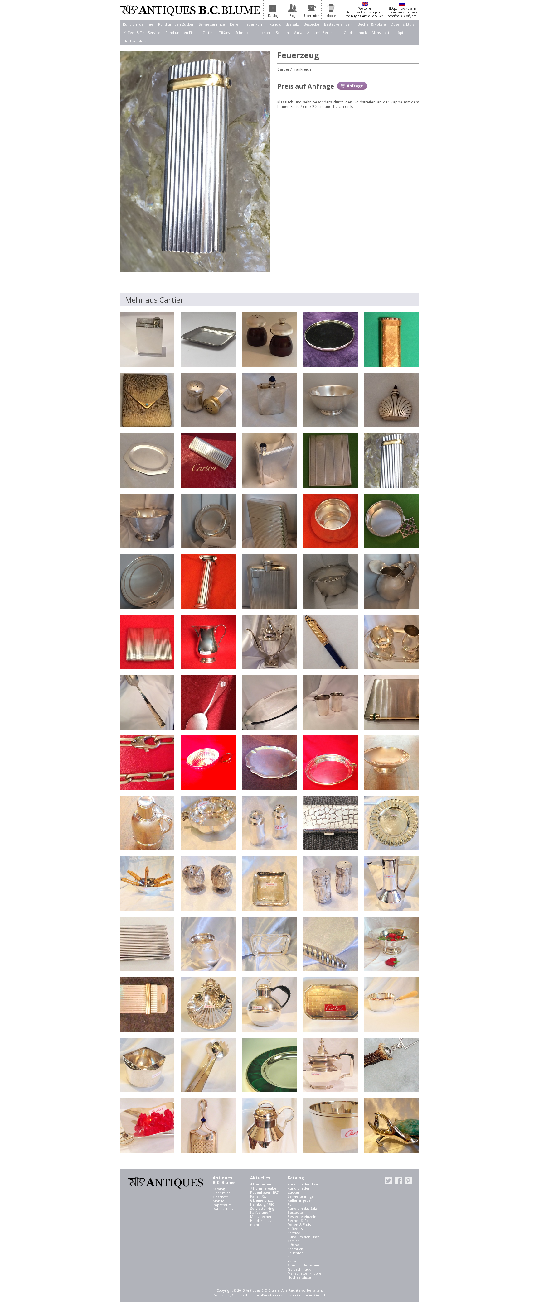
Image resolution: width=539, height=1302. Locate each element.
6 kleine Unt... (261, 1200)
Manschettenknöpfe (388, 32)
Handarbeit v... (262, 1220)
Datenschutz (223, 1209)
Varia (298, 32)
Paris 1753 (258, 1196)
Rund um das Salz (284, 24)
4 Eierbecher (261, 1184)
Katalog (219, 1188)
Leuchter (263, 32)
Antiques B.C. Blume (190, 10)
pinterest (408, 1180)
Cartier (208, 32)
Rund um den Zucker (176, 24)
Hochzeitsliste (135, 41)
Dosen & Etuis (402, 24)
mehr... (256, 1224)
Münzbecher (261, 1216)
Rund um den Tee (138, 24)
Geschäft (220, 1196)
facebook (398, 1180)
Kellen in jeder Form (247, 24)
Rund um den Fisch (181, 32)
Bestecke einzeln (338, 24)
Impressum (222, 1205)
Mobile (218, 1201)
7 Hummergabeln (264, 1188)
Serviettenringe (212, 24)
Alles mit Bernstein (323, 32)
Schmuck (242, 32)
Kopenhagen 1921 (265, 1192)
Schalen (282, 32)
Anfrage (355, 86)
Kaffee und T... (262, 1212)
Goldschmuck (355, 32)
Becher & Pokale (372, 24)
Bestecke (311, 24)
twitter (388, 1180)
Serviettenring (262, 1208)
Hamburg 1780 (262, 1204)
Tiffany (224, 32)
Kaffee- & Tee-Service (142, 32)
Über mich (222, 1192)
